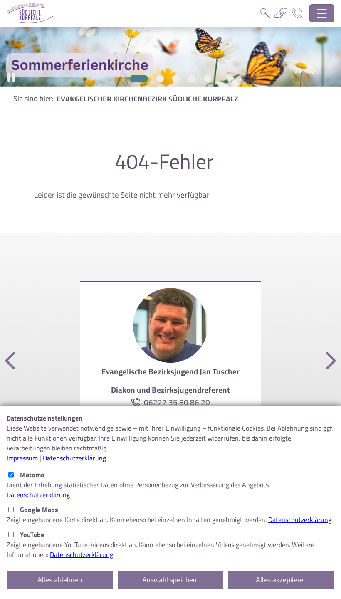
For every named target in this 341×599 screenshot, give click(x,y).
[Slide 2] (157, 78)
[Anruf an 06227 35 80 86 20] (137, 402)
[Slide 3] (176, 78)
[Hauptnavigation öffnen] (322, 13)
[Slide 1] (135, 78)
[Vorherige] (11, 361)
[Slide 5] (207, 78)
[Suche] (265, 13)
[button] (11, 77)
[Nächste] (329, 361)
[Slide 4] (191, 78)
